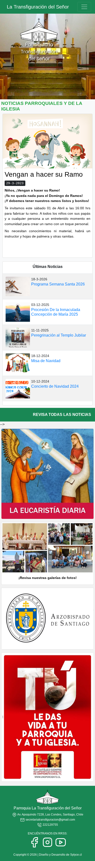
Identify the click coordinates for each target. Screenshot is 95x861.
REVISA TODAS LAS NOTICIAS (62, 414)
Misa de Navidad (45, 361)
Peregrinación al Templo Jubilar (58, 335)
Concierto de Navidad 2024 (55, 386)
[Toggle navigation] (84, 7)
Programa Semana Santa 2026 (58, 284)
